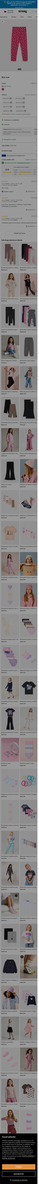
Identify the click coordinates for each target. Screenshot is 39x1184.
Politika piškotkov (28, 1156)
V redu (19, 1167)
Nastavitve (19, 1174)
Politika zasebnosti (8, 1158)
